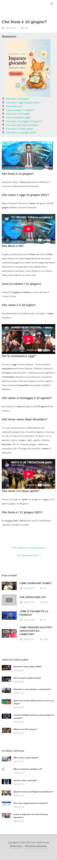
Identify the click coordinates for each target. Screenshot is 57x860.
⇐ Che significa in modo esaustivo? (28, 548)
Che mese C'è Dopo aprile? (19, 129)
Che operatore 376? (33, 597)
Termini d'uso (16, 846)
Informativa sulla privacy (36, 846)
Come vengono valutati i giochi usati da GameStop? (36, 631)
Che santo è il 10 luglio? (18, 114)
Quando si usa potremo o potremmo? (32, 689)
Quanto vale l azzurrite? (25, 780)
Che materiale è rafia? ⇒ (28, 555)
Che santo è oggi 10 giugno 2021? (23, 102)
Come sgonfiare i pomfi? (36, 583)
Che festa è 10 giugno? (17, 99)
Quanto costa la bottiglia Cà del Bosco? (33, 792)
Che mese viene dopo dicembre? (22, 125)
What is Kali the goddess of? (27, 769)
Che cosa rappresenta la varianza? (30, 803)
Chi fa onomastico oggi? (18, 117)
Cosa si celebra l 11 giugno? (20, 110)
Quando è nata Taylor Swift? (27, 666)
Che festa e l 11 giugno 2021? (21, 132)
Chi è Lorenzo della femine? (27, 678)
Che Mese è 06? (14, 106)
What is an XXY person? (25, 729)
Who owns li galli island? (26, 758)
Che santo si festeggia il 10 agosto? (24, 121)
